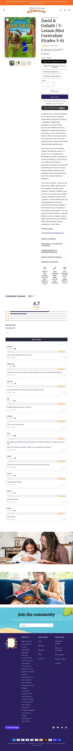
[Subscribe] (51, 625)
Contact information (37, 745)
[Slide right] (34, 63)
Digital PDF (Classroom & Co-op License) (54, 66)
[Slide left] (7, 63)
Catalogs (58, 663)
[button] (4, 10)
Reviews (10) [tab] (10, 325)
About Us (41, 646)
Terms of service (51, 743)
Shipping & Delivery (58, 642)
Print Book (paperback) (51, 72)
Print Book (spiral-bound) (51, 76)
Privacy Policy (59, 654)
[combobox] (7, 333)
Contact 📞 (42, 658)
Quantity (43, 80)
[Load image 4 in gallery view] (29, 63)
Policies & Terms (60, 659)
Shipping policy (61, 743)
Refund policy (32, 743)
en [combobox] (32, 296)
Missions (41, 650)
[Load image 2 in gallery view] (17, 63)
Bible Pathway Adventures (19, 743)
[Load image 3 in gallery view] (23, 63)
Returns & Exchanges (58, 649)
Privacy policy (41, 743)
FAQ (39, 641)
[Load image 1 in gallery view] (11, 63)
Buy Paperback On (51, 108)
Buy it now (55, 97)
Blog (39, 654)
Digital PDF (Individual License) (53, 61)
